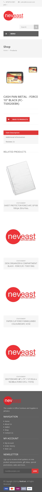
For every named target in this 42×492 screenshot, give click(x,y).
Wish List (8, 449)
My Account (9, 443)
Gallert (7, 427)
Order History (10, 446)
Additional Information (15, 137)
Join (35, 471)
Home (6, 50)
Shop (7, 430)
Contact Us (9, 433)
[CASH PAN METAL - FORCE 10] (15, 77)
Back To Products (20, 119)
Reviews (10, 142)
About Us (8, 424)
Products (13, 50)
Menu (12, 34)
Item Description (12, 133)
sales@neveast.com (28, 2)
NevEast (22, 481)
